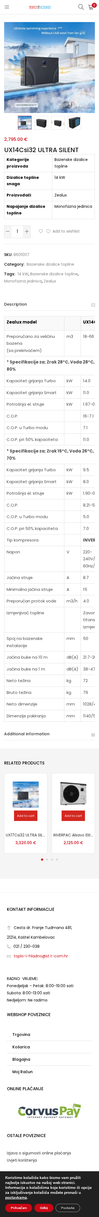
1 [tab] (42, 859)
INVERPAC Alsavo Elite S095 (73, 835)
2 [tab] (47, 859)
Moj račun (22, 1072)
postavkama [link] (16, 1197)
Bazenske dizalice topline (50, 264)
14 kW (23, 274)
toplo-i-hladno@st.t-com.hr (41, 956)
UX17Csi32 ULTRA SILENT (26, 835)
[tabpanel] (26, 813)
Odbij (44, 1208)
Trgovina (21, 1034)
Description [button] (15, 304)
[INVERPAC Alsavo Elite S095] (73, 794)
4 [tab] (57, 859)
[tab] (49, 304)
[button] (91, 7)
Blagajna (21, 1059)
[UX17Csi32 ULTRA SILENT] (26, 794)
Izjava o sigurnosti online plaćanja (39, 1153)
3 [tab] (52, 859)
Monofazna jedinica (23, 281)
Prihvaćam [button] (19, 1208)
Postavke (68, 1208)
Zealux (50, 281)
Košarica (21, 1047)
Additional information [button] (27, 734)
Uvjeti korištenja (22, 1160)
